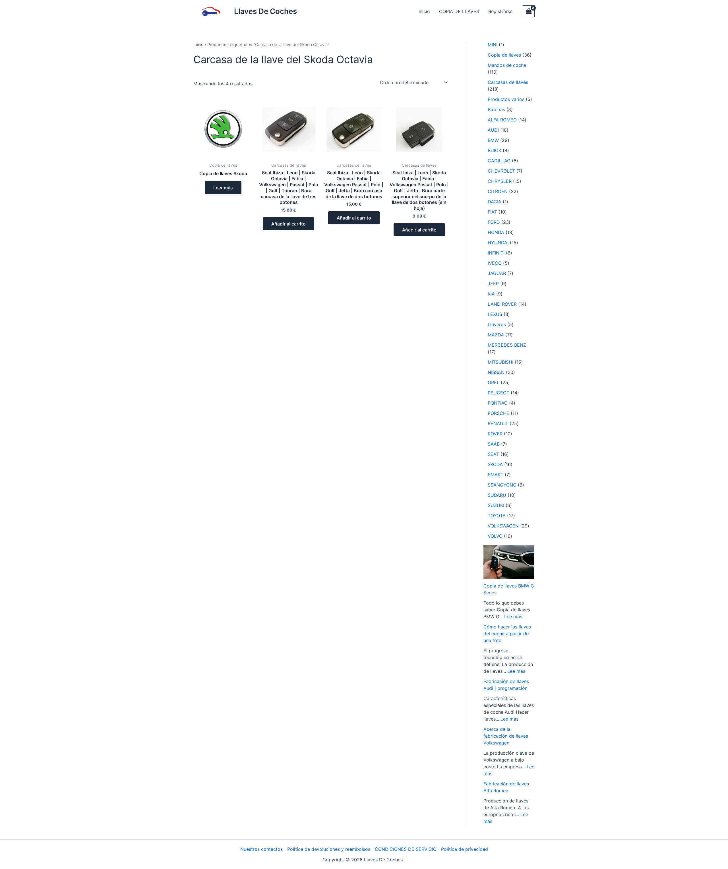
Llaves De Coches (265, 11)
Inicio (424, 11)
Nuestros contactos (261, 849)
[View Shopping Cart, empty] (529, 11)
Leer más (223, 188)
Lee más (513, 616)
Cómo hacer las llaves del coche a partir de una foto (507, 633)
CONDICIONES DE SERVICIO (406, 849)
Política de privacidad (464, 849)
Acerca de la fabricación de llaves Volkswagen (505, 736)
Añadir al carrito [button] (288, 224)
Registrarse (500, 11)
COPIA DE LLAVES (459, 11)
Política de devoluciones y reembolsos (328, 849)
